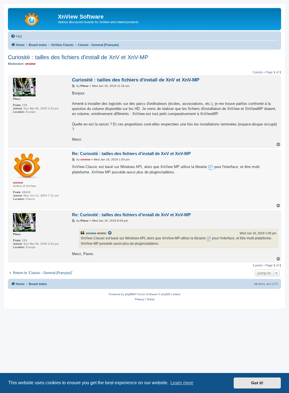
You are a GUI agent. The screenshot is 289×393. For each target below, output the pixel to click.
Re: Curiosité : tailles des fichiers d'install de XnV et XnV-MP (131, 153)
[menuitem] (16, 36)
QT (210, 167)
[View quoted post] (110, 233)
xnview (91, 233)
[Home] (33, 18)
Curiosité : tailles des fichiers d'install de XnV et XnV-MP (78, 57)
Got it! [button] (257, 383)
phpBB (129, 294)
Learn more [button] (181, 382)
